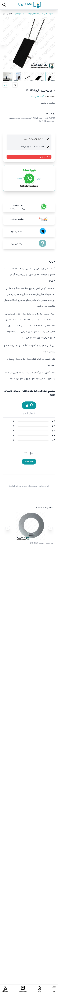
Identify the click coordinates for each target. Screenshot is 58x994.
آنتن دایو (51, 121)
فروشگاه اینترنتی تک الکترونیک (39, 14)
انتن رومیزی (14, 118)
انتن (41, 118)
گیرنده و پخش (19, 14)
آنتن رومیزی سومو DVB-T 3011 (41, 543)
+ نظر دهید (29, 461)
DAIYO (35, 118)
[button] (50, 528)
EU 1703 (42, 121)
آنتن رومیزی (26, 118)
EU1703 (52, 118)
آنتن (46, 118)
